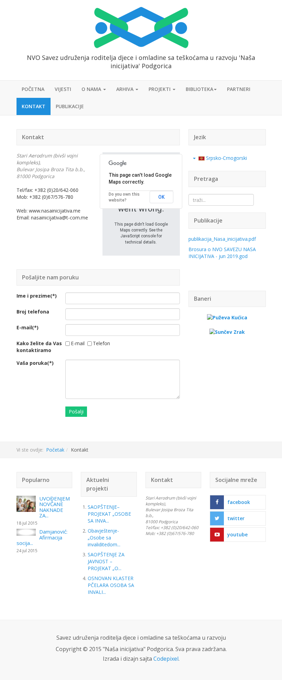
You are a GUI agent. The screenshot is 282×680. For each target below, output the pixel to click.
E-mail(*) (28, 327)
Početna (33, 89)
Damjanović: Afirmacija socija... (42, 537)
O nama (92, 89)
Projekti (160, 89)
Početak (55, 449)
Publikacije (70, 106)
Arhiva (125, 89)
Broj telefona (33, 311)
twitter (236, 518)
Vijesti (63, 89)
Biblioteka (199, 89)
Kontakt (33, 106)
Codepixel (165, 658)
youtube (237, 534)
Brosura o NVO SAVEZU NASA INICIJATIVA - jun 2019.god (222, 252)
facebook (238, 502)
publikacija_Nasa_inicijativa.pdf (222, 239)
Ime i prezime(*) (37, 295)
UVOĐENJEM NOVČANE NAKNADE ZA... (54, 507)
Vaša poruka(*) (35, 363)
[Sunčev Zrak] (227, 331)
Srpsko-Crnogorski (226, 158)
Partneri (238, 89)
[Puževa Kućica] (227, 317)
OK (161, 197)
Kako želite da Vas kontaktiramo (39, 346)
